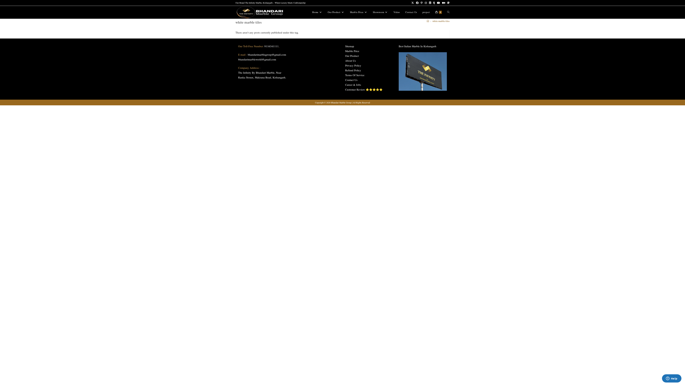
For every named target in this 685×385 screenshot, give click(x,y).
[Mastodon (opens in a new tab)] (448, 3)
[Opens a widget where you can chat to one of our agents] (671, 378)
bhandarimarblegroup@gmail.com (267, 54)
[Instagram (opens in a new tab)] (426, 3)
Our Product (352, 56)
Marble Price (352, 51)
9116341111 (271, 46)
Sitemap (349, 46)
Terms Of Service (354, 75)
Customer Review (355, 89)
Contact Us (351, 80)
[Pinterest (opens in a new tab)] (422, 3)
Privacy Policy (353, 65)
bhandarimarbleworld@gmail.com (257, 59)
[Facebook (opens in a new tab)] (417, 3)
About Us (350, 60)
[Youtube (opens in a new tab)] (438, 3)
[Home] (428, 21)
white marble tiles (441, 21)
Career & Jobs (353, 84)
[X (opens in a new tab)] (412, 3)
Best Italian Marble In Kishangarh (417, 46)
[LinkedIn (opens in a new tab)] (430, 3)
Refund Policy (353, 70)
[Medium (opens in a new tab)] (443, 3)
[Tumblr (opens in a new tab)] (434, 3)
